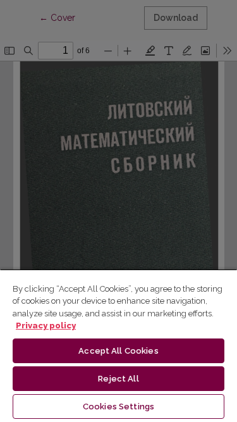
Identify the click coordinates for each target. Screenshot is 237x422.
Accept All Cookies (118, 351)
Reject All (118, 378)
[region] (118, 345)
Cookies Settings (118, 406)
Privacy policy (46, 325)
